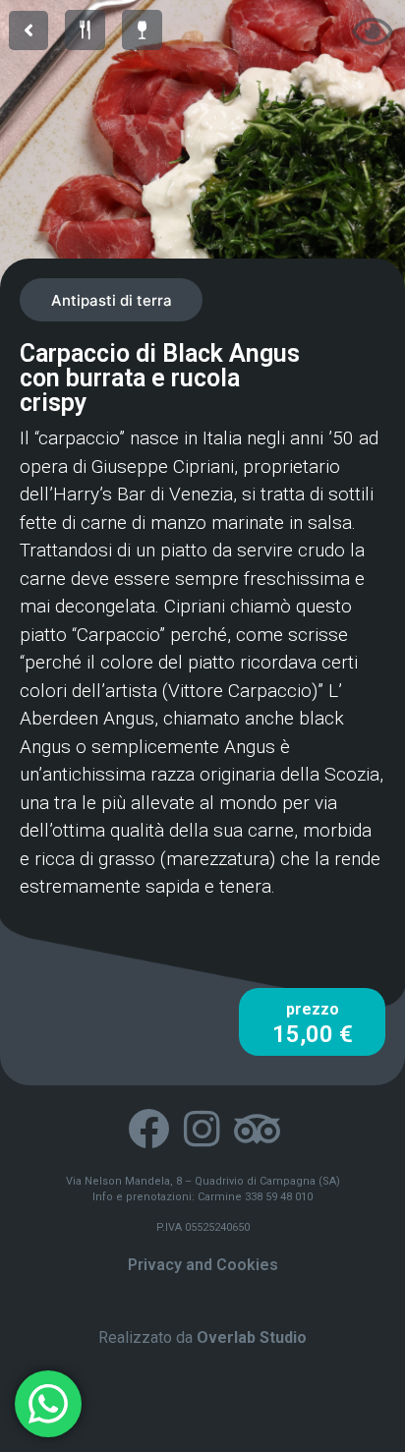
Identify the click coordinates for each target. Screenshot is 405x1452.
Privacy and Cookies (203, 1264)
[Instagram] (202, 1128)
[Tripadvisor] (256, 1128)
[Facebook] (147, 1128)
